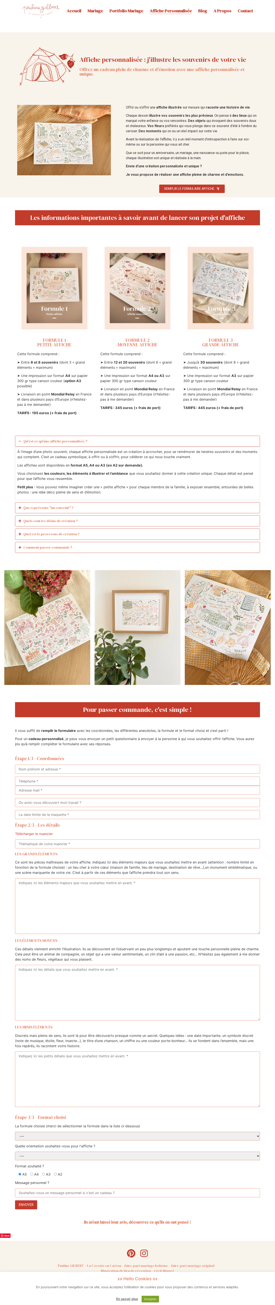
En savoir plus (127, 1299)
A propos (222, 11)
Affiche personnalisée (171, 11)
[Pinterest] (131, 1253)
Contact (245, 11)
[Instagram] (144, 1253)
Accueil (74, 11)
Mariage (95, 11)
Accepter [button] (150, 1299)
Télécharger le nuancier (34, 834)
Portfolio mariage (126, 11)
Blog (202, 11)
